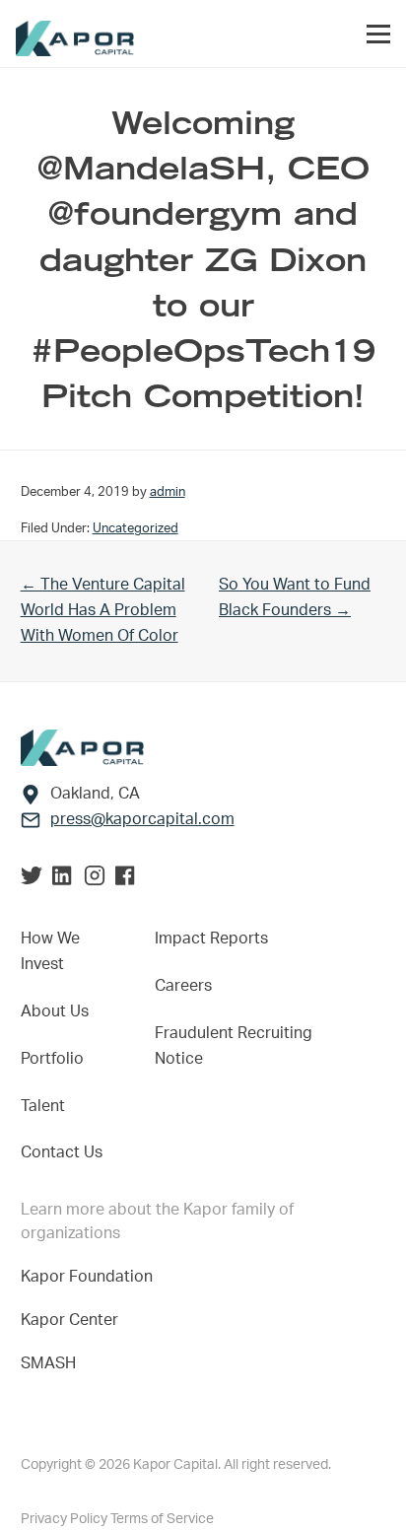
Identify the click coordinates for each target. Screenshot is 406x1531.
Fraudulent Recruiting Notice (233, 1046)
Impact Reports (211, 938)
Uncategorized (135, 528)
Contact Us (61, 1152)
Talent (43, 1106)
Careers (183, 986)
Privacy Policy (65, 1519)
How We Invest (50, 951)
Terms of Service (162, 1519)
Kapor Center (73, 1320)
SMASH (48, 1363)
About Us (55, 1011)
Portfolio (52, 1059)
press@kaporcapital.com (142, 819)
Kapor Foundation (91, 1277)
